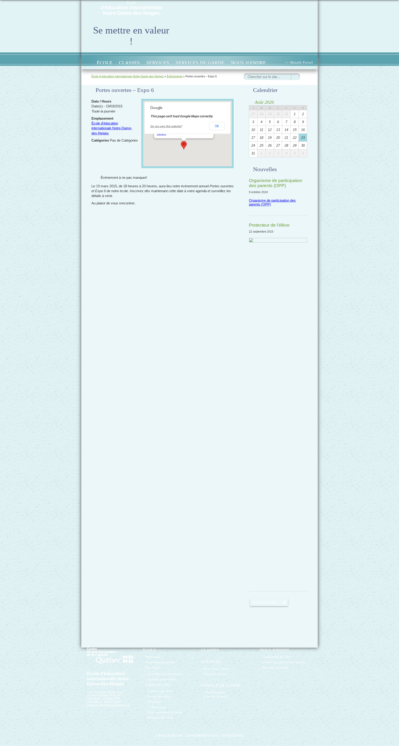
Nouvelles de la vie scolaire (165, 674)
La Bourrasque (156, 707)
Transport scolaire (215, 674)
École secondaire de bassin (164, 712)
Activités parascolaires (161, 679)
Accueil (89, 62)
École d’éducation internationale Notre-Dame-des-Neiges (127, 76)
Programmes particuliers (161, 662)
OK (217, 126)
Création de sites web (169, 735)
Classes (129, 62)
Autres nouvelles (264, 602)
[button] (184, 145)
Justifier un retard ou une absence (284, 662)
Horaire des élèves (159, 696)
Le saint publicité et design (201, 735)
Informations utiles (157, 684)
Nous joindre (248, 62)
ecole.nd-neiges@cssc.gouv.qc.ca (108, 705)
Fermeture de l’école (160, 717)
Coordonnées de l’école (277, 657)
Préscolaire (154, 702)
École (131, 8)
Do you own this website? (166, 126)
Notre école (152, 657)
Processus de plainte (275, 667)
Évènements (174, 76)
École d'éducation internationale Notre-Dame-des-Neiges (111, 128)
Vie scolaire (152, 667)
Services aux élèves (216, 668)
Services (157, 62)
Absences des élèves (160, 691)
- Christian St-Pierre (231, 735)
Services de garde (200, 62)
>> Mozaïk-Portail (299, 62)
